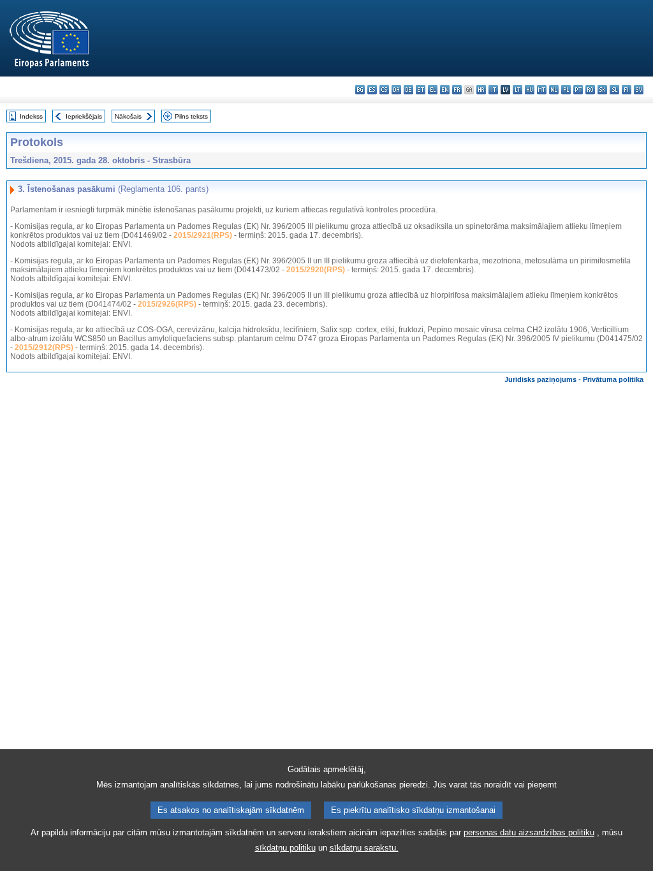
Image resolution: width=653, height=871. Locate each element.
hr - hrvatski (481, 89)
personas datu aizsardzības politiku (529, 832)
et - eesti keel (420, 89)
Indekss (31, 116)
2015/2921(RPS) (202, 235)
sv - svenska (638, 89)
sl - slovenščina (614, 89)
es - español (372, 89)
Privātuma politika (613, 379)
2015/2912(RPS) (44, 347)
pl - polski (566, 89)
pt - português (578, 89)
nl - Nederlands (554, 89)
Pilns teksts (191, 116)
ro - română (590, 89)
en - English (445, 89)
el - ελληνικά (432, 89)
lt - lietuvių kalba (517, 89)
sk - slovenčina (602, 89)
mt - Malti (542, 89)
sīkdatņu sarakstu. (364, 848)
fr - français (457, 89)
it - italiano (493, 89)
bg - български (360, 89)
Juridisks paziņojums (540, 379)
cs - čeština (384, 89)
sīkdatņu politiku (285, 848)
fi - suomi (626, 89)
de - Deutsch (408, 89)
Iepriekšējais (84, 116)
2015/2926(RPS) (167, 304)
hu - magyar (529, 89)
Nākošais (128, 116)
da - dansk (396, 89)
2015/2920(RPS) (315, 269)
